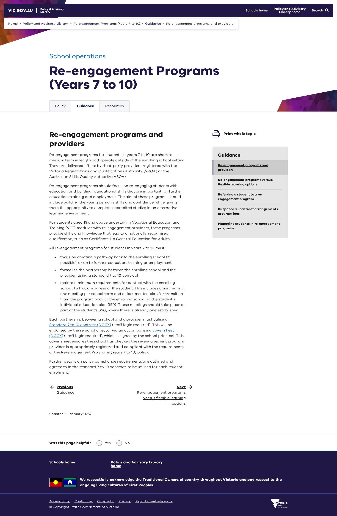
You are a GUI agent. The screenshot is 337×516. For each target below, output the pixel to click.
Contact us (84, 501)
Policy (60, 106)
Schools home (62, 462)
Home (13, 23)
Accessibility (59, 501)
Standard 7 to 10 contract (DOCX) (80, 324)
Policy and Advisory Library (45, 23)
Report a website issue (154, 501)
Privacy (125, 501)
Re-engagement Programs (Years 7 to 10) (106, 23)
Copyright (105, 501)
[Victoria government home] (279, 504)
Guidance (153, 23)
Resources (114, 106)
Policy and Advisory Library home (137, 464)
